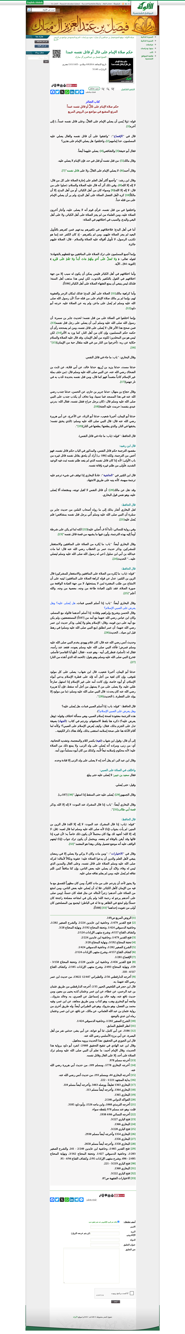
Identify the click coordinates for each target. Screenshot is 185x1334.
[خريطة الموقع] (125, 5)
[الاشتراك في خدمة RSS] (123, 5)
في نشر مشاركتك (42, 41)
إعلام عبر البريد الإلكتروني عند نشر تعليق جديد (103, 1222)
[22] (84, 529)
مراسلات (149, 44)
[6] (122, 170)
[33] (104, 907)
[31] (115, 809)
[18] (96, 406)
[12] (128, 308)
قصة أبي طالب (127, 809)
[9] (112, 190)
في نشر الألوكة (42, 46)
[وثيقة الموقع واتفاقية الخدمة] (91, 5)
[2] (107, 141)
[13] (53, 322)
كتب (151, 52)
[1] (128, 126)
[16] (133, 347)
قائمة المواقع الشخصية (147, 57)
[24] (115, 558)
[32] (71, 843)
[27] (133, 662)
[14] (59, 332)
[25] (126, 593)
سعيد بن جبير (121, 775)
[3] (117, 151)
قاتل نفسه (73, 170)
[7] (63, 170)
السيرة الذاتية (147, 37)
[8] (120, 185)
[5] (122, 160)
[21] (122, 519)
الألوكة (75, 1317)
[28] (101, 696)
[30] (70, 794)
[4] (101, 151)
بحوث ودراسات (147, 48)
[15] (54, 342)
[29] (117, 794)
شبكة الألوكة (129, 37)
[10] (127, 195)
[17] (122, 381)
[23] (60, 534)
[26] (107, 632)
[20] (111, 490)
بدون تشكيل (94, 88)
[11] (113, 293)
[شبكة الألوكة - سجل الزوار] (107, 5)
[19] (80, 426)
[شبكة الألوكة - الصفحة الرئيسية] (117, 5)
